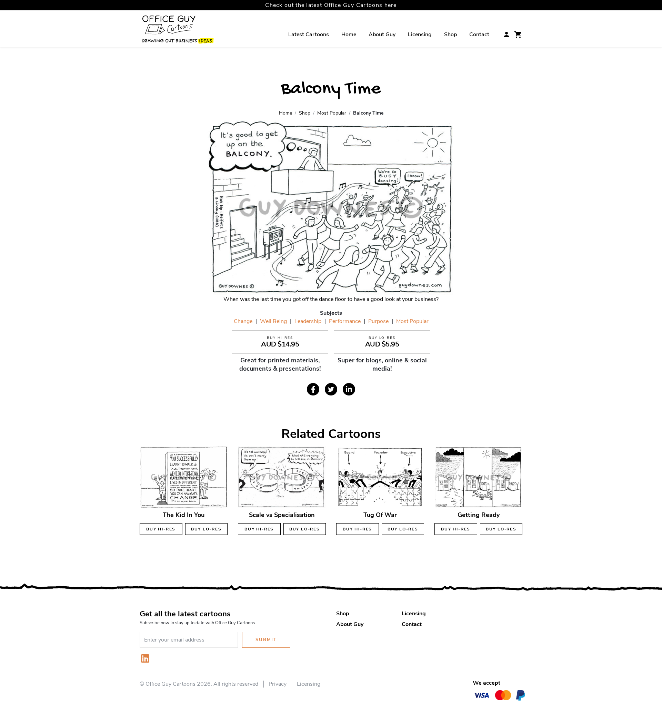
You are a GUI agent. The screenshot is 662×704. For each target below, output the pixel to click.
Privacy (278, 684)
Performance (345, 321)
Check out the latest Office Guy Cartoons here (331, 5)
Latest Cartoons (308, 34)
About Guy (382, 34)
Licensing (420, 34)
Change (243, 321)
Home (348, 34)
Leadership (307, 321)
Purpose (378, 321)
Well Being (273, 321)
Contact (479, 34)
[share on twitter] (331, 389)
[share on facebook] (313, 389)
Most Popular (412, 321)
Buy (160, 529)
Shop (450, 34)
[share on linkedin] (349, 389)
